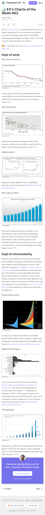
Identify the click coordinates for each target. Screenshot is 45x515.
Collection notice (36, 500)
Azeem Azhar (6, 17)
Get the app (33, 505)
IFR (14, 248)
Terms (27, 500)
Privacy (21, 500)
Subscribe (33, 3)
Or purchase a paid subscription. (22, 479)
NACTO (15, 454)
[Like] (4, 24)
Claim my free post (22, 473)
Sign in (40, 3)
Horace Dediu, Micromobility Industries (23, 344)
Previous (8, 489)
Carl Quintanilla (8, 188)
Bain (9, 102)
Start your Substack (17, 505)
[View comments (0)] (9, 24)
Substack (12, 511)
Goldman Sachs (32, 185)
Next (38, 489)
